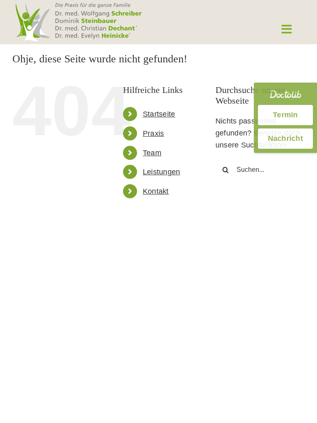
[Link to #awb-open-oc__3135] (286, 29)
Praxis (153, 133)
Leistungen (161, 172)
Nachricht (285, 138)
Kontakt (156, 191)
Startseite (159, 114)
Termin (285, 115)
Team (152, 153)
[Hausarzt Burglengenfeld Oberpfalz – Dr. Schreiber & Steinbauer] (78, 6)
